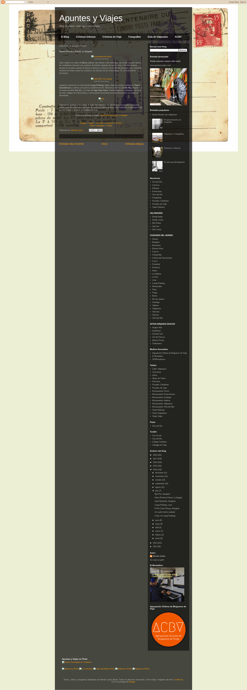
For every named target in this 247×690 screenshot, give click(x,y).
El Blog (65, 37)
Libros (154, 375)
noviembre (159, 476)
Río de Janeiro (158, 299)
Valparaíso (156, 308)
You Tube (99, 123)
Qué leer (155, 226)
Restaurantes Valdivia (161, 400)
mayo (157, 524)
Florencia (156, 267)
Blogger (83, 123)
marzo (158, 531)
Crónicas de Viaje (111, 37)
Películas (156, 381)
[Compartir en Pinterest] (101, 130)
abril (157, 527)
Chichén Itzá (157, 334)
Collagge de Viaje (159, 445)
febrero (158, 535)
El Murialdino (157, 356)
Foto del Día (157, 194)
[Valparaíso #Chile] (70, 669)
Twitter (91, 123)
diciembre (159, 473)
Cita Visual (156, 435)
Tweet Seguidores (159, 413)
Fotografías (134, 37)
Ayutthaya (156, 331)
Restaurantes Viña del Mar (163, 407)
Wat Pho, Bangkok (162, 494)
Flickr (92, 126)
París (154, 289)
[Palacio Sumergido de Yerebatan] (76, 662)
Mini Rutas (156, 223)
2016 (155, 462)
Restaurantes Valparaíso (162, 404)
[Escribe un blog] (93, 130)
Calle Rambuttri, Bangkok (165, 501)
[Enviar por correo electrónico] (90, 130)
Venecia (155, 315)
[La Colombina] (86, 669)
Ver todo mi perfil (157, 560)
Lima (154, 280)
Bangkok (156, 242)
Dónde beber (157, 217)
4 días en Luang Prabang (165, 516)
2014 (155, 469)
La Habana (156, 274)
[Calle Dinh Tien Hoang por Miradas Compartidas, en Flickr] (101, 79)
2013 (155, 543)
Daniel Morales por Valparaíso (164, 115)
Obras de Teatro (159, 378)
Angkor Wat (157, 327)
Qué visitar (156, 229)
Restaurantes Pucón (160, 391)
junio (157, 520)
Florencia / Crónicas (172, 148)
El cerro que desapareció (174, 162)
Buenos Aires (157, 248)
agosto (158, 487)
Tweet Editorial (158, 207)
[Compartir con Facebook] (98, 130)
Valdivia (155, 305)
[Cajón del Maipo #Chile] (104, 669)
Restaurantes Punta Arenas (163, 394)
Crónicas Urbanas (86, 37)
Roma (154, 296)
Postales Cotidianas (160, 201)
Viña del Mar (157, 318)
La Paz (155, 277)
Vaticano (155, 312)
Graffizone (178, 680)
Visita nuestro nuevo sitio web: (165, 61)
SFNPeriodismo (158, 359)
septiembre (160, 483)
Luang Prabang (158, 283)
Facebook (109, 123)
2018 (155, 455)
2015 (155, 466)
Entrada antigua (134, 143)
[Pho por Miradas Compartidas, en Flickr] (101, 99)
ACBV (178, 37)
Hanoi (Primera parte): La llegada (113, 115)
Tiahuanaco (157, 343)
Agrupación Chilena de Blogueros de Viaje (169, 353)
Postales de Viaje (159, 204)
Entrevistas (157, 191)
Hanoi (154, 271)
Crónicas (156, 185)
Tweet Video (157, 416)
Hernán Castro (159, 556)
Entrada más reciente (71, 143)
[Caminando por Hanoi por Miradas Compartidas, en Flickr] (101, 56)
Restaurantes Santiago (161, 397)
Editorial (155, 188)
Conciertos (156, 372)
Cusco (155, 261)
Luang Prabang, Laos (163, 505)
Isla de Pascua (158, 337)
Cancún (155, 252)
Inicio (104, 143)
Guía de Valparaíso (158, 37)
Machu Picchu (158, 340)
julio (157, 491)
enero (157, 538)
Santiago (156, 302)
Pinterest (118, 123)
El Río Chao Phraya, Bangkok (167, 508)
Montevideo (157, 286)
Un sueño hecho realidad (165, 512)
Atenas (155, 239)
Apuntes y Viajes (91, 18)
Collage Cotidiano (159, 442)
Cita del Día (157, 182)
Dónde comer (157, 220)
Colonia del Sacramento (162, 258)
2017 (155, 459)
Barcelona (156, 245)
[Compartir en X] (95, 130)
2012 (155, 546)
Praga (154, 293)
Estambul (156, 264)
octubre (158, 480)
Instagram (100, 126)
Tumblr (109, 126)
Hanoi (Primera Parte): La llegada (168, 498)
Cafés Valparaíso (159, 369)
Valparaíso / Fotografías (174, 134)
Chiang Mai (157, 255)
